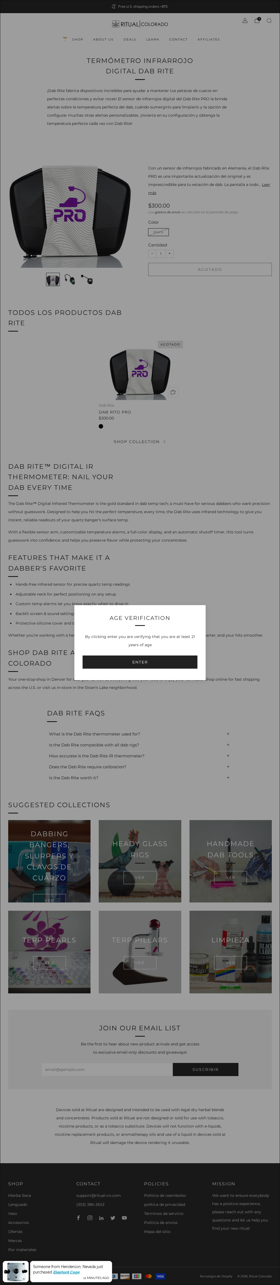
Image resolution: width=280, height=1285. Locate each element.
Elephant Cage (66, 1272)
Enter (140, 662)
